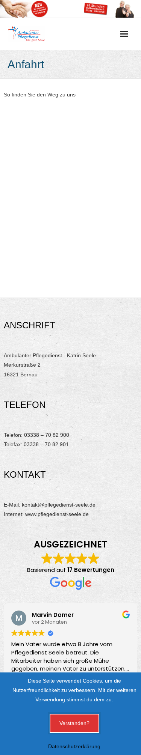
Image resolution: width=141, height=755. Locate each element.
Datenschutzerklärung (74, 746)
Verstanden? (74, 723)
